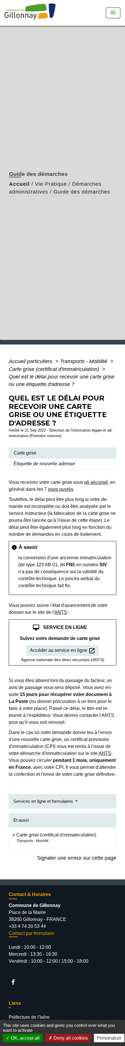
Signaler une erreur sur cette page (76, 858)
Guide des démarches (81, 192)
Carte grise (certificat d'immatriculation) (55, 369)
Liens (15, 1003)
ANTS (60, 612)
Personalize (109, 1038)
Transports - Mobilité (84, 361)
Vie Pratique (51, 184)
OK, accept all (25, 1038)
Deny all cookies (70, 1038)
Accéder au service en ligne (62, 650)
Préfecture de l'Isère (29, 1017)
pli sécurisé (96, 482)
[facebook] (16, 982)
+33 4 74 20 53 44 (27, 926)
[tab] (62, 453)
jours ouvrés (60, 489)
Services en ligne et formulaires (43, 801)
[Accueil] (32, 13)
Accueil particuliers (31, 361)
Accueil (19, 184)
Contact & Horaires (30, 894)
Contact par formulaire (31, 933)
